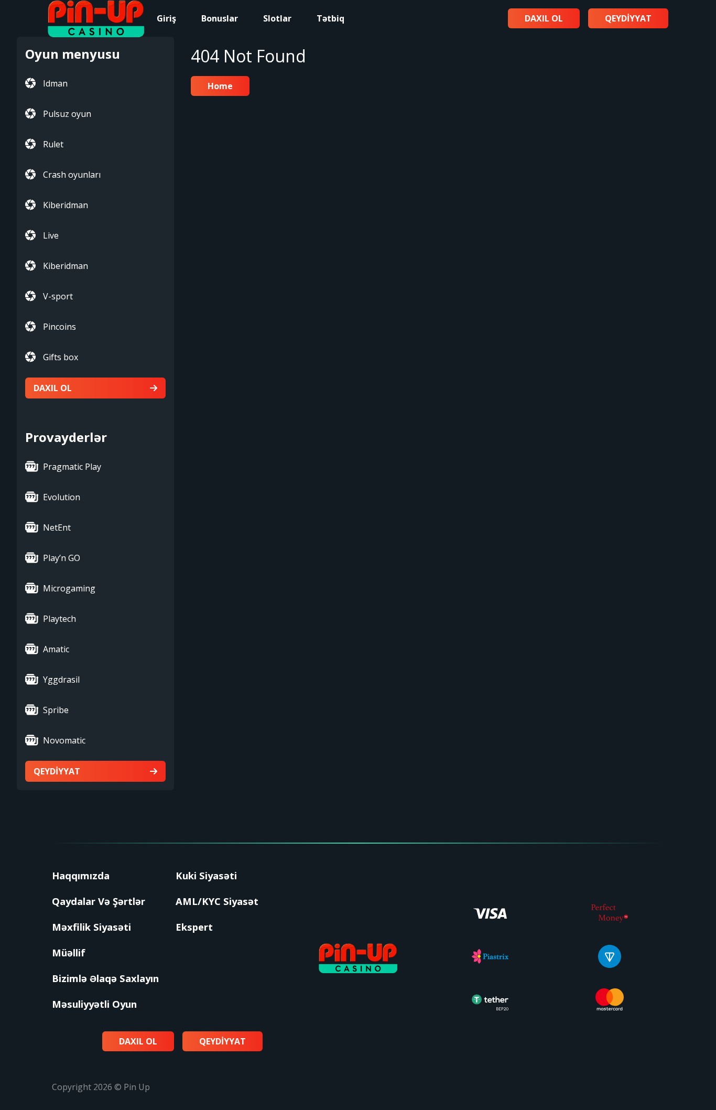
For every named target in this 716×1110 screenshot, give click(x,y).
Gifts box (60, 357)
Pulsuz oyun (67, 114)
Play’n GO (61, 558)
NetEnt (57, 527)
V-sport (58, 296)
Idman (55, 83)
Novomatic (64, 740)
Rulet (53, 144)
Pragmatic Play (72, 466)
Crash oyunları (72, 174)
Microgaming (69, 588)
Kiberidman (65, 205)
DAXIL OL (53, 388)
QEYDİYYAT (57, 771)
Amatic (56, 649)
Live (51, 235)
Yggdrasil (61, 679)
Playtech (59, 618)
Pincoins (59, 326)
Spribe (56, 710)
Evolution (61, 497)
